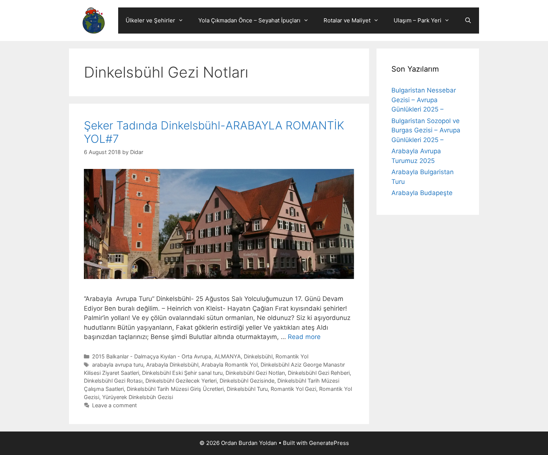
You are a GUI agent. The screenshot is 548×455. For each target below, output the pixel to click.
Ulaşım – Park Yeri (417, 20)
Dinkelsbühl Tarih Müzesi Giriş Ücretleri (175, 389)
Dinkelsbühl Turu (247, 389)
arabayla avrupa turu (117, 364)
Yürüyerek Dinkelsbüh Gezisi (137, 397)
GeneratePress (329, 442)
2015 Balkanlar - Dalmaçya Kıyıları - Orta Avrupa (151, 356)
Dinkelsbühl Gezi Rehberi (319, 373)
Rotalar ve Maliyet (347, 20)
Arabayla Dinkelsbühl (172, 364)
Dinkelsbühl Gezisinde (247, 380)
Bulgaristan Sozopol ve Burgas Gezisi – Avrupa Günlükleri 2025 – (425, 130)
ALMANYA (227, 356)
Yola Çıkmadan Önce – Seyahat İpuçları (249, 20)
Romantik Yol (291, 356)
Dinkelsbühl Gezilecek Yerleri (181, 380)
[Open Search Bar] (468, 20)
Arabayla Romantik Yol (229, 364)
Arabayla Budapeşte (422, 193)
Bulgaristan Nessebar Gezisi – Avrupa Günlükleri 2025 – (423, 100)
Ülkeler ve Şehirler (150, 20)
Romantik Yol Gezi (293, 389)
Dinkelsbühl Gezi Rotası (113, 380)
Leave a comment (114, 405)
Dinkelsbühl (258, 356)
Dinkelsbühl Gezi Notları (255, 373)
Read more (304, 337)
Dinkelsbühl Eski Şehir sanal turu (182, 373)
